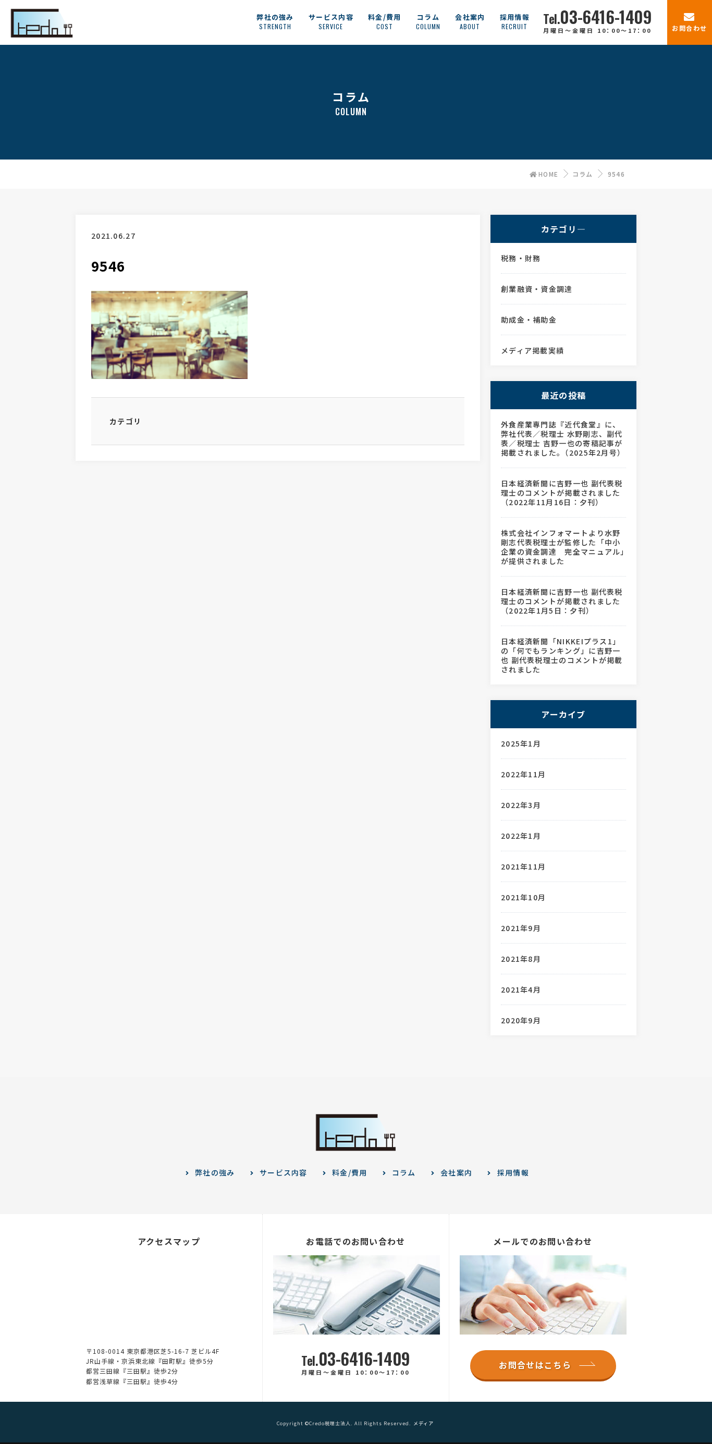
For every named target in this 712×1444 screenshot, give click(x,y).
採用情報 (513, 1172)
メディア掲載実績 (532, 350)
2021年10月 (523, 897)
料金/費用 (349, 1172)
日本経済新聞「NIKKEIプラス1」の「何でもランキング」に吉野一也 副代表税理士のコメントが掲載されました (562, 655)
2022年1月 (521, 835)
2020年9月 (521, 1020)
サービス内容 (284, 1172)
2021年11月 (523, 866)
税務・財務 (521, 258)
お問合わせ (689, 27)
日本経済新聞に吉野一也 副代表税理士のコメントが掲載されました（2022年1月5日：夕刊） (562, 601)
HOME (548, 173)
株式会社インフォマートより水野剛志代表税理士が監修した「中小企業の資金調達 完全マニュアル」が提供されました (563, 547)
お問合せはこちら (535, 1365)
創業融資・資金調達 (537, 288)
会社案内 (456, 1172)
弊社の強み (215, 1172)
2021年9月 (521, 928)
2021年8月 (521, 958)
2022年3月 (521, 805)
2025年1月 (521, 743)
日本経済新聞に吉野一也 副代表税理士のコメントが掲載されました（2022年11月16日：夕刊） (562, 493)
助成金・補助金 (529, 319)
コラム (582, 173)
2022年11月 (523, 774)
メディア (423, 1423)
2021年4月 (521, 989)
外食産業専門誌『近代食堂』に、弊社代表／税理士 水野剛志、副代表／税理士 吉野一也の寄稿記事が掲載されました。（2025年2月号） (563, 438)
